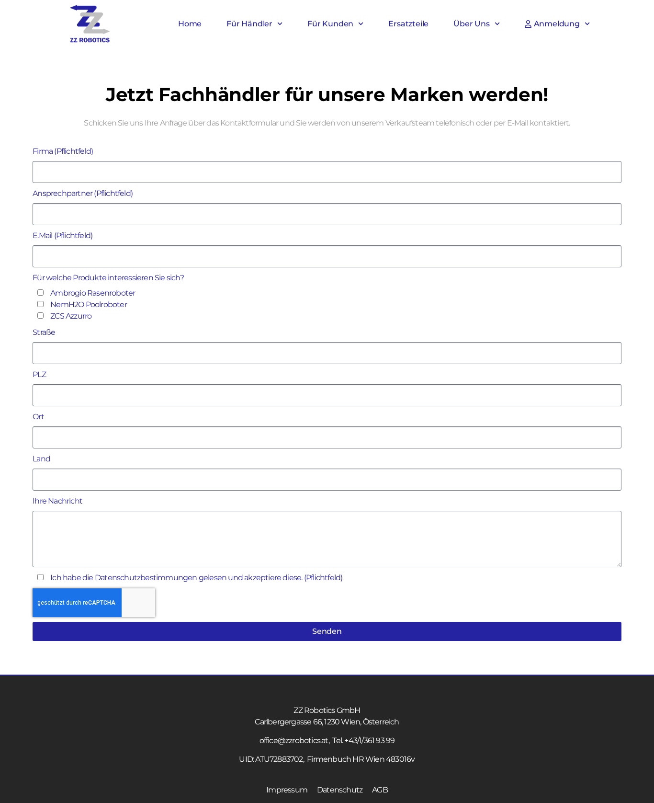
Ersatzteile (408, 23)
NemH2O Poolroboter (88, 304)
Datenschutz (339, 789)
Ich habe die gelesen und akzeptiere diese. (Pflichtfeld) (196, 577)
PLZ (39, 374)
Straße (44, 332)
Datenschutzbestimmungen (146, 577)
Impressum (286, 789)
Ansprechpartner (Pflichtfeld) (83, 193)
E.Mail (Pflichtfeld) (62, 235)
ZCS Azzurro (70, 316)
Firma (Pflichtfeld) (63, 151)
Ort (38, 416)
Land (41, 458)
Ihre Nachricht (57, 500)
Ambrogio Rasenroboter (92, 293)
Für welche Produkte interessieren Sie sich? (108, 277)
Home (190, 23)
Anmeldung (557, 23)
